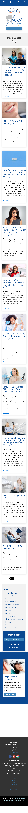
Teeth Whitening (10, 616)
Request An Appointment (14, 29)
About (14, 780)
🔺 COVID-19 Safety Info (14, 12)
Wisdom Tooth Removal (13, 628)
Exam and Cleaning (11, 602)
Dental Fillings (10, 610)
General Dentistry (11, 593)
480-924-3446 (14, 11)
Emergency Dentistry (12, 605)
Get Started (10, 694)
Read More (6, 96)
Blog (14, 782)
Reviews (14, 785)
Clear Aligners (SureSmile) (14, 619)
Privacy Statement (20, 798)
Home (14, 778)
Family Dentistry (10, 599)
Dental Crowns (10, 613)
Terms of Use (7, 800)
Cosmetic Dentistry (11, 596)
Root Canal (9, 625)
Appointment (14, 789)
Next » (11, 578)
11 (8, 578)
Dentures (8, 622)
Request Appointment (14, 640)
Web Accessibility (15, 800)
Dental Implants (10, 607)
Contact (14, 787)
